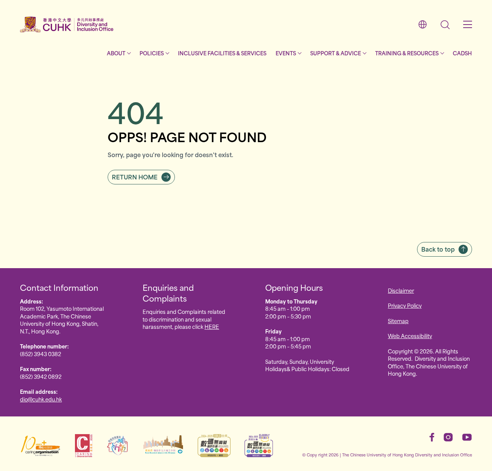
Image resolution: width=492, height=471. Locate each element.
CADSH (462, 53)
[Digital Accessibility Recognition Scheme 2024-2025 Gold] (214, 445)
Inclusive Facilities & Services (222, 53)
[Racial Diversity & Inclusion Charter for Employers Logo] (163, 445)
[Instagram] (448, 437)
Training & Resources (407, 53)
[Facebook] (431, 437)
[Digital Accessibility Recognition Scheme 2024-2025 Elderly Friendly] (258, 445)
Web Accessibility (410, 336)
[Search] (445, 24)
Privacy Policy (405, 305)
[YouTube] (467, 437)
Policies (152, 53)
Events (286, 53)
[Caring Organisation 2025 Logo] (84, 445)
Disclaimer (401, 290)
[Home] (67, 25)
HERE (211, 326)
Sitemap (398, 321)
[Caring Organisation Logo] (40, 445)
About (116, 53)
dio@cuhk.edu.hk (41, 399)
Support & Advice (335, 53)
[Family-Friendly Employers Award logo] (117, 445)
